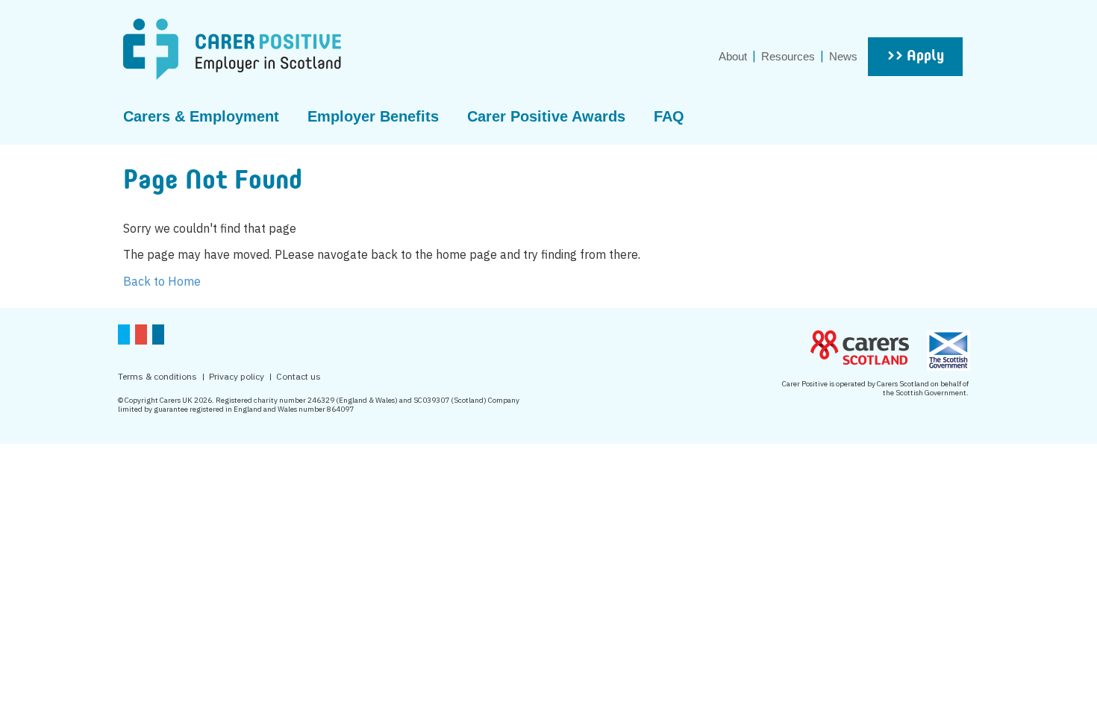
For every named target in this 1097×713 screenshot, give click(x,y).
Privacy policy (236, 376)
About (733, 56)
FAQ (669, 116)
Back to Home (162, 281)
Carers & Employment (201, 116)
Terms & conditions (157, 376)
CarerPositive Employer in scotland (232, 49)
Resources (788, 56)
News (843, 56)
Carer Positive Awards (546, 116)
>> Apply (915, 56)
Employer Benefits (373, 116)
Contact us (298, 376)
